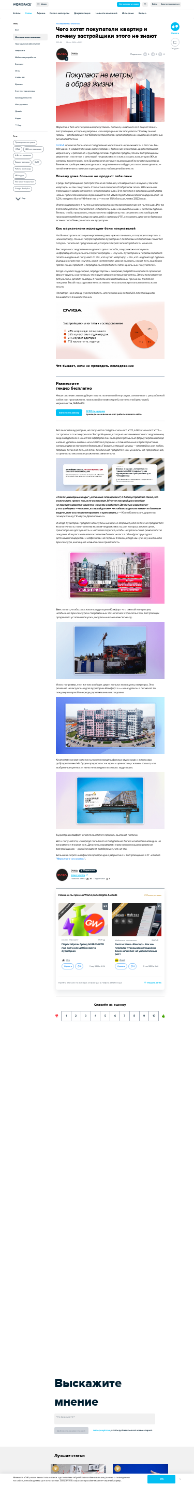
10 (154, 1014)
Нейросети (20, 50)
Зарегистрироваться (170, 4)
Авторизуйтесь (101, 1430)
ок (161, 1479)
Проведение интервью (25, 142)
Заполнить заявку (69, 412)
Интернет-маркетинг (24, 182)
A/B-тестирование (23, 155)
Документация (82, 13)
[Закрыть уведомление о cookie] (180, 1479)
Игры (17, 70)
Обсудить (175, 49)
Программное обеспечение (27, 43)
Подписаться (89, 870)
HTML (17, 149)
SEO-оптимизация (33, 149)
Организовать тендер (129, 4)
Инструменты (21, 104)
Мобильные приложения (126, 940)
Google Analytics (22, 189)
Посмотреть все (153, 895)
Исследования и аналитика (27, 37)
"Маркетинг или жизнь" (70, 859)
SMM (37, 162)
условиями (65, 1477)
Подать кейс (154, 982)
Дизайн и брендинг (70, 940)
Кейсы (16, 13)
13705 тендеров (95, 411)
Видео (142, 13)
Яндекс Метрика (22, 162)
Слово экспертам (59, 13)
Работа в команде (23, 169)
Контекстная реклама (25, 91)
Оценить (68, 966)
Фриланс (19, 84)
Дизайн (18, 111)
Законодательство (23, 97)
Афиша (41, 13)
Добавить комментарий (71, 1431)
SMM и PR (20, 77)
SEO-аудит (19, 176)
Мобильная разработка (25, 57)
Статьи (28, 13)
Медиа (43, 4)
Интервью (128, 13)
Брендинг (19, 64)
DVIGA (74, 53)
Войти (154, 4)
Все (17, 29)
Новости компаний (106, 13)
